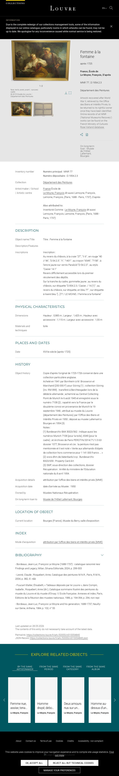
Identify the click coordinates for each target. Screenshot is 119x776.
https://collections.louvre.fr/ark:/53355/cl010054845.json (59, 638)
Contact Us (31, 741)
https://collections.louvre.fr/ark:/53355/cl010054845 (53, 635)
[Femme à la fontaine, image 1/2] (22, 109)
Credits (70, 741)
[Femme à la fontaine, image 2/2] (43, 109)
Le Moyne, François (90, 74)
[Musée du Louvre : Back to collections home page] (63, 8)
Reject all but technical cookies (73, 763)
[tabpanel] (59, 700)
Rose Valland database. (92, 127)
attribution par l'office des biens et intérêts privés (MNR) (73, 542)
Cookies (59, 741)
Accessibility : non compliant (90, 741)
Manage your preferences (59, 770)
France (84, 71)
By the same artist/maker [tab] (25, 668)
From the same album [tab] (95, 668)
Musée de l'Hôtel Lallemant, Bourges (62, 499)
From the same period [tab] (48, 668)
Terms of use (46, 741)
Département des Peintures (57, 182)
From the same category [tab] (72, 668)
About (18, 741)
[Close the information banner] (111, 26)
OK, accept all (34, 763)
